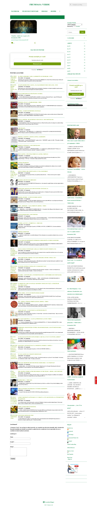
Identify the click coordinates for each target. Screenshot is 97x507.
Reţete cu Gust (70, 451)
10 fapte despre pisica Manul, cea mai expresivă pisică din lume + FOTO (38, 85)
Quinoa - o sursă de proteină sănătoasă (29, 111)
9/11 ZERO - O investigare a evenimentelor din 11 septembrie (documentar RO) (40, 275)
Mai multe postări (37, 50)
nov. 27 (68, 54)
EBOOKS (45, 11)
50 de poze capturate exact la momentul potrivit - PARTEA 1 (35, 345)
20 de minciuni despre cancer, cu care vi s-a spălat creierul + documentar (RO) (75, 231)
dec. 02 (68, 51)
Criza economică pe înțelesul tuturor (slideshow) (32, 388)
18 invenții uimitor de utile (25, 415)
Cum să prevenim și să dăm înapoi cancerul (30, 93)
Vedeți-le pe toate (56, 17)
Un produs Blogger (49, 502)
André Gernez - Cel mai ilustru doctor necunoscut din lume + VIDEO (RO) (74, 200)
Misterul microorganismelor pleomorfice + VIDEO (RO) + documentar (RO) (74, 322)
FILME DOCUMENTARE (30, 11)
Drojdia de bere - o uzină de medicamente (30, 197)
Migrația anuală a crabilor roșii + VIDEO (29, 102)
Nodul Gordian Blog (71, 444)
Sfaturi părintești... (71, 351)
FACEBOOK (15, 11)
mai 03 (68, 71)
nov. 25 (68, 57)
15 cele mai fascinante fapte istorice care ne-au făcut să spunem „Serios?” (39, 337)
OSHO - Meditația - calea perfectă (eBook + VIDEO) (32, 206)
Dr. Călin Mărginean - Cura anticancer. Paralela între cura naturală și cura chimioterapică (74, 291)
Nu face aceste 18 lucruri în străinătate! (29, 354)
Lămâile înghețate (23, 162)
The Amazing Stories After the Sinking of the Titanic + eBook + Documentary (40, 371)
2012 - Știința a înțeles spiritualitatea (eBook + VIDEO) (33, 301)
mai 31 (68, 65)
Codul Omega (70, 434)
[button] (35, 43)
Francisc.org (70, 428)
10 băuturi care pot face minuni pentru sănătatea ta (33, 188)
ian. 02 (68, 46)
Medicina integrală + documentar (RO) (29, 145)
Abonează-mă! (37, 64)
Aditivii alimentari (23, 231)
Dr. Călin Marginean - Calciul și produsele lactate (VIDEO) (35, 319)
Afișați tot (70, 459)
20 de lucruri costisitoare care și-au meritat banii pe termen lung (37, 249)
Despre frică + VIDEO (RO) (25, 380)
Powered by (34, 69)
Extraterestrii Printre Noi (72, 438)
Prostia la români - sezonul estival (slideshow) (32, 137)
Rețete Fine (69, 457)
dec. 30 (68, 49)
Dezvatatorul (70, 431)
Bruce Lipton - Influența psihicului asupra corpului (33, 154)
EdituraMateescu (71, 447)
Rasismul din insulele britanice (27, 180)
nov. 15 (68, 60)
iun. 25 (68, 62)
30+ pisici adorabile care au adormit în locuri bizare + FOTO (35, 76)
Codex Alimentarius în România (27, 406)
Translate (78, 26)
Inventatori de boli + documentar (27, 214)
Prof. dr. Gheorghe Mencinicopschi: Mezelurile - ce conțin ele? (36, 362)
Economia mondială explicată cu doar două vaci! (32, 266)
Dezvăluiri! (69, 441)
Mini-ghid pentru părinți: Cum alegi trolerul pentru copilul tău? (37, 257)
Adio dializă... (22, 128)
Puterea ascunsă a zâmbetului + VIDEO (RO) (30, 223)
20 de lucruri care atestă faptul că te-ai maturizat (33, 171)
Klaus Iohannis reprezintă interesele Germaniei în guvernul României (38, 240)
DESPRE (53, 11)
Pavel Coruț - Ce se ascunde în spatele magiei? (31, 293)
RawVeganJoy (70, 454)
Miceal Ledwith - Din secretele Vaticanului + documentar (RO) (36, 119)
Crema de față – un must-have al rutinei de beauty (32, 310)
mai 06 (68, 68)
